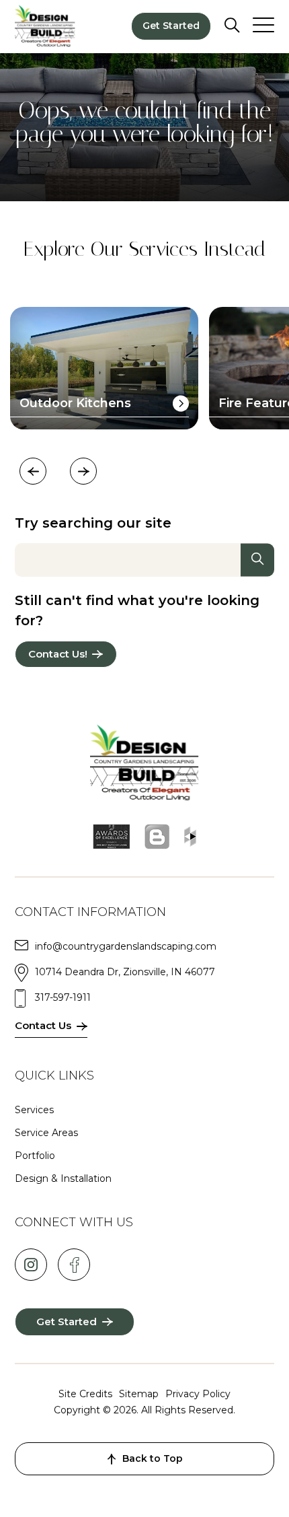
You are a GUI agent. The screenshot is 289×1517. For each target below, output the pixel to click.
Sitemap (139, 1394)
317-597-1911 (63, 997)
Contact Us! (57, 653)
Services (34, 1110)
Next (83, 471)
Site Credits (85, 1394)
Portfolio (35, 1156)
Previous (32, 471)
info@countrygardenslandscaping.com (125, 946)
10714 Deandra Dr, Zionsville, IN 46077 (125, 972)
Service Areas (46, 1133)
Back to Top (152, 1458)
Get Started (171, 26)
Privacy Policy (198, 1394)
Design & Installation (63, 1178)
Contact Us (43, 1025)
